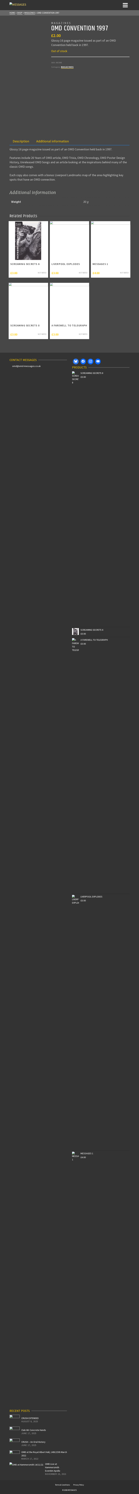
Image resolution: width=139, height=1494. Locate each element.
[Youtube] (98, 361)
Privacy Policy (78, 1485)
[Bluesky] (76, 361)
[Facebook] (83, 361)
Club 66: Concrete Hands (33, 1430)
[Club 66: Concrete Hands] (14, 1432)
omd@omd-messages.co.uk (26, 366)
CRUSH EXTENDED (30, 1418)
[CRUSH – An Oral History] (14, 1444)
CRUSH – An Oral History (33, 1441)
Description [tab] (21, 141)
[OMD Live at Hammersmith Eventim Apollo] (26, 1464)
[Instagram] (90, 361)
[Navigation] (125, 5)
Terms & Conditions (62, 1485)
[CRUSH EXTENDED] (14, 1420)
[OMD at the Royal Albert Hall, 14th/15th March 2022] (14, 1455)
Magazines (67, 67)
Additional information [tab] (52, 141)
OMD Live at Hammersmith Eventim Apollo (52, 1467)
